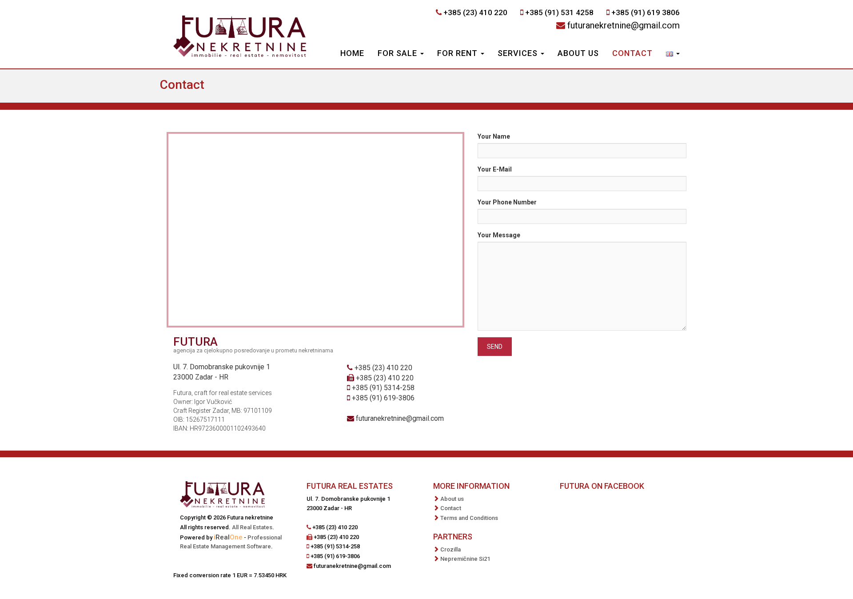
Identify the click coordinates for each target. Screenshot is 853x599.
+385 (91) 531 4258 (559, 12)
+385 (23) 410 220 (475, 12)
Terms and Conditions (469, 518)
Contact (632, 53)
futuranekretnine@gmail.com (623, 25)
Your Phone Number (507, 202)
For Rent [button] (458, 53)
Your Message (499, 235)
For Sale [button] (398, 53)
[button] (672, 54)
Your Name (494, 136)
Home (352, 53)
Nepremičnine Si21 (465, 558)
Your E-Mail (495, 169)
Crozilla (450, 549)
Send (494, 346)
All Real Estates (252, 527)
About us (578, 53)
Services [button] (519, 53)
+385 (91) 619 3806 (645, 12)
